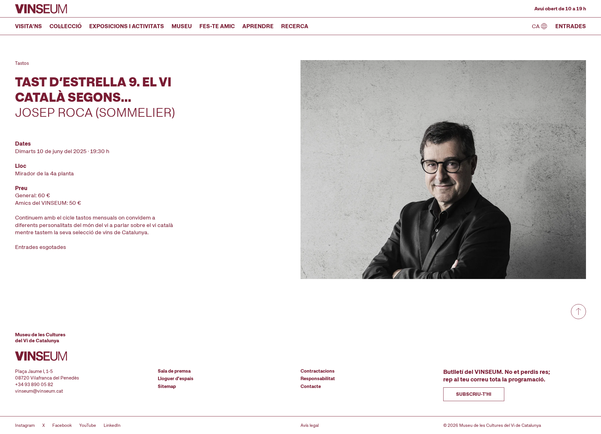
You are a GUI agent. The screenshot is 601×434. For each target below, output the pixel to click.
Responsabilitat (317, 378)
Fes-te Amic (217, 26)
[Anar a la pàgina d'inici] (41, 8)
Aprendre (258, 26)
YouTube (87, 425)
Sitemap (167, 386)
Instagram (25, 425)
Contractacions (317, 371)
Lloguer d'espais (175, 378)
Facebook (62, 425)
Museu (182, 26)
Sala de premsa (174, 371)
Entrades (570, 26)
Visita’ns (28, 26)
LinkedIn (112, 425)
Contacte (310, 386)
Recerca (294, 26)
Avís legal (309, 425)
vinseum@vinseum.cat (39, 391)
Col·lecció (65, 26)
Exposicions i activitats (126, 26)
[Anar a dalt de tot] (578, 311)
